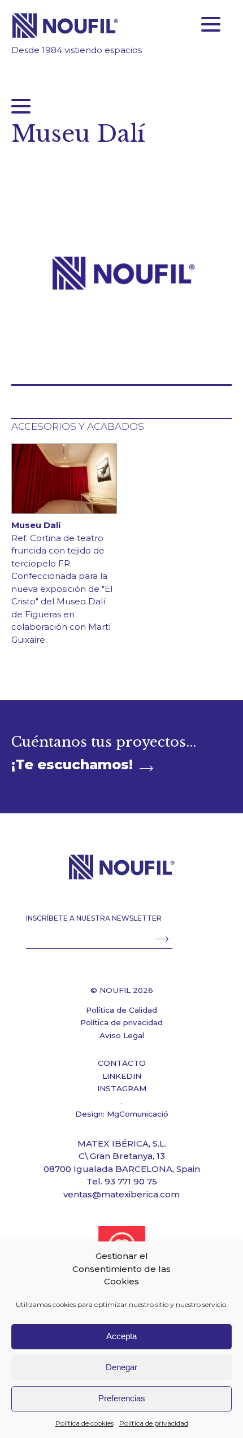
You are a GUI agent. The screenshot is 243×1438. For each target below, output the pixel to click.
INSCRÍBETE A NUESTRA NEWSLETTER (94, 918)
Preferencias (121, 1398)
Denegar (121, 1367)
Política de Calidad (121, 1009)
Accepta (121, 1336)
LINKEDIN (121, 1075)
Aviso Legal (121, 1035)
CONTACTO (122, 1062)
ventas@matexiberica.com (121, 1194)
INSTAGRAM (121, 1088)
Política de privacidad (153, 1423)
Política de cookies (84, 1423)
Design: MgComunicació (121, 1113)
